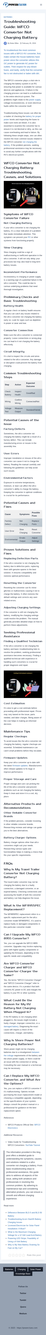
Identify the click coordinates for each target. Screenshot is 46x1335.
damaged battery (11, 1026)
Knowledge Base (23, 1274)
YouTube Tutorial (32, 1145)
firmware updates (20, 766)
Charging (22, 1269)
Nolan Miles (14, 43)
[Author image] (5, 43)
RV (29, 237)
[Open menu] (41, 4)
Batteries (8, 17)
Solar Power (35, 1269)
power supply (35, 100)
